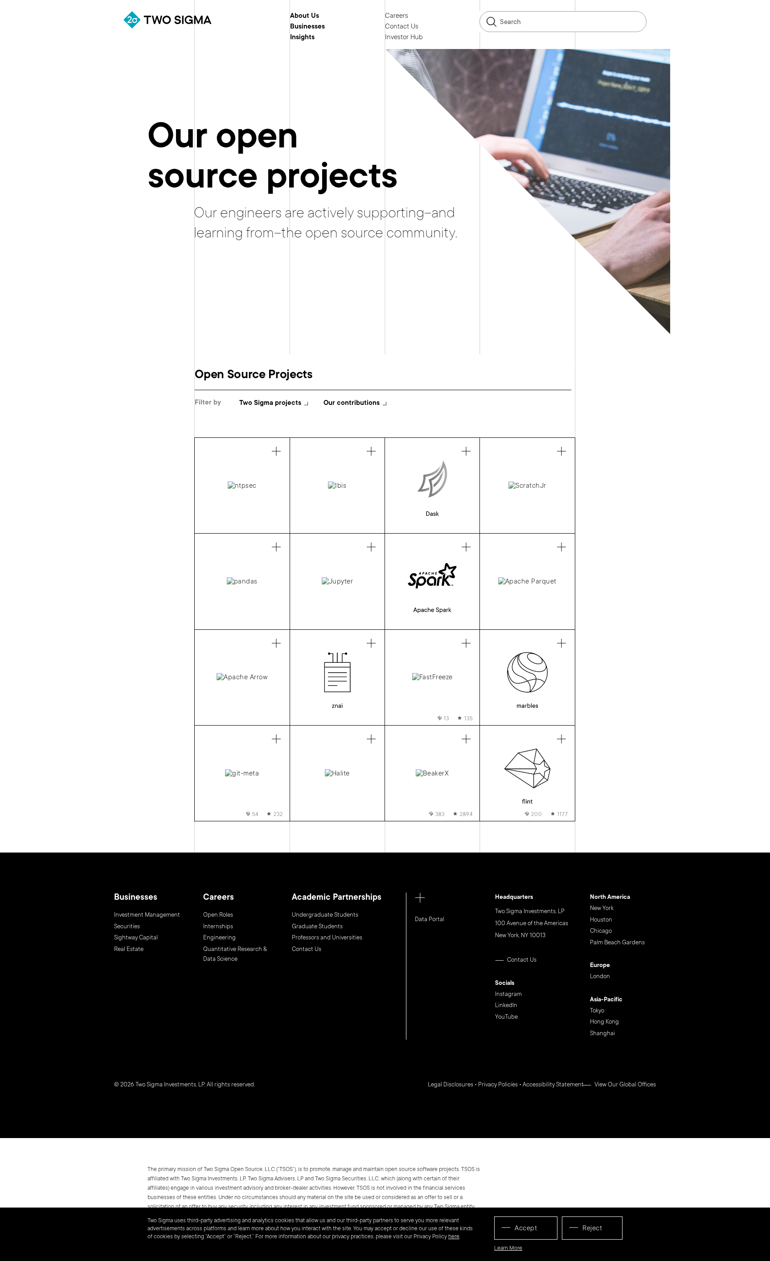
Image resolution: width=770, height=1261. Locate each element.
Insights (302, 37)
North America (610, 897)
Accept (526, 1228)
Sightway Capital (136, 938)
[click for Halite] (337, 773)
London (600, 976)
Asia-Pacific (606, 1000)
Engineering (219, 938)
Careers (396, 16)
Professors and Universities (327, 938)
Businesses (307, 27)
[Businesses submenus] (331, 26)
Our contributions (352, 402)
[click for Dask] (432, 485)
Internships (218, 926)
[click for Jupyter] (337, 581)
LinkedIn (506, 1005)
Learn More (508, 1248)
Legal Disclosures (450, 1085)
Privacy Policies (498, 1085)
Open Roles (218, 915)
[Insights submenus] (321, 37)
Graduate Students (317, 926)
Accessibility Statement (553, 1085)
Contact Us (401, 27)
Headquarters (514, 897)
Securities (127, 926)
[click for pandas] (242, 581)
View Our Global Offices (625, 1085)
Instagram (508, 994)
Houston (601, 920)
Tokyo (597, 1011)
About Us (304, 16)
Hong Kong (604, 1022)
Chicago (601, 931)
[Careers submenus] (414, 15)
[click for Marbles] (527, 677)
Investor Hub (404, 37)
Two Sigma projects (270, 402)
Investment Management (147, 915)
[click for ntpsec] (242, 485)
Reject (592, 1228)
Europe (600, 965)
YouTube (506, 1017)
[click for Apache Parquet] (527, 581)
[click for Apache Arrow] (242, 677)
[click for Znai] (337, 677)
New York (602, 908)
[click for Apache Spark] (432, 581)
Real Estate (128, 949)
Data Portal (429, 919)
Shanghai (602, 1033)
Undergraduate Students (325, 915)
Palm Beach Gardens (617, 943)
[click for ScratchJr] (527, 485)
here (453, 1236)
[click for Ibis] (337, 485)
